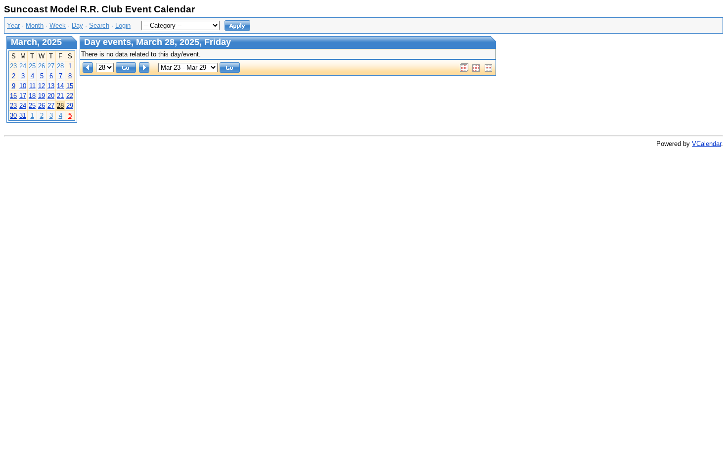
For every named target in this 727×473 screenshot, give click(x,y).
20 (50, 95)
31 (22, 115)
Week (57, 25)
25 (32, 66)
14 (60, 86)
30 (13, 115)
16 (13, 95)
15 (69, 86)
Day (77, 25)
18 (32, 95)
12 (41, 86)
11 (32, 86)
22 (69, 95)
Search (99, 25)
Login (123, 25)
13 (50, 86)
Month (35, 25)
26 (41, 66)
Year (13, 25)
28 (60, 66)
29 (69, 105)
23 (13, 66)
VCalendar (706, 143)
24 (22, 66)
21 (60, 95)
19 (41, 95)
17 (22, 95)
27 (50, 66)
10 (22, 86)
